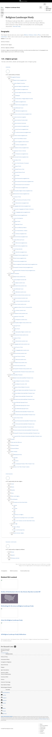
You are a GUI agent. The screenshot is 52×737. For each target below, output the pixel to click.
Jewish (12, 483)
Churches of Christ (17, 196)
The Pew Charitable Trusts (43, 719)
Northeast (31, 35)
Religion (2, 667)
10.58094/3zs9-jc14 (7, 640)
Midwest (26, 35)
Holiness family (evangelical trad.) (20, 215)
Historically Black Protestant (17, 374)
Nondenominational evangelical (19, 117)
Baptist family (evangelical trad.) (20, 80)
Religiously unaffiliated (11, 542)
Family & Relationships (6, 674)
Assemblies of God (17, 160)
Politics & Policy (4, 656)
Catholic (12, 439)
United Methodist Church (18, 289)
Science (2, 679)
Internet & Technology (5, 682)
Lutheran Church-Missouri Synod (19, 138)
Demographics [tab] (4, 570)
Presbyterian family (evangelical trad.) (21, 147)
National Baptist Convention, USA (20, 384)
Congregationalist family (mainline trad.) (22, 344)
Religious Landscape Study (12, 7)
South (35, 35)
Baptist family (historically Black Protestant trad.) (23, 377)
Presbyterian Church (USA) (18, 316)
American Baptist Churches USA (19, 279)
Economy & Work (4, 676)
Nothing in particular (15, 558)
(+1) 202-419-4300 (4, 652)
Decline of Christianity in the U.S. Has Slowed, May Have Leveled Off (20, 592)
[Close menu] (44, 4)
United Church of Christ (18, 347)
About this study (16, 26)
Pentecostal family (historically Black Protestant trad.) (24, 414)
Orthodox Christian (15, 445)
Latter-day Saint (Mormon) (16, 442)
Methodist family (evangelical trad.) (21, 104)
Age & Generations (5, 670)
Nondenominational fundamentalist (20, 120)
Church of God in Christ (18, 417)
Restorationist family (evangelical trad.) (21, 193)
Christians (8, 67)
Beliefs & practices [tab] (14, 570)
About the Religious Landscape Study (12, 620)
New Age (15, 523)
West (39, 35)
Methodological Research (6, 687)
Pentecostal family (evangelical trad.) (21, 157)
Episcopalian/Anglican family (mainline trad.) (22, 322)
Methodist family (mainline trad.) (20, 285)
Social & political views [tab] (24, 570)
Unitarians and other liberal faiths (20, 502)
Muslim (12, 487)
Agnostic (13, 555)
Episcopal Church (16, 325)
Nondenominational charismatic (19, 123)
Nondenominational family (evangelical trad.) (23, 114)
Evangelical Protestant (15, 77)
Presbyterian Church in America (19, 150)
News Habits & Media (5, 684)
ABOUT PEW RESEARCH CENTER (6, 716)
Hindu (12, 493)
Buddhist (13, 490)
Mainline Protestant (15, 273)
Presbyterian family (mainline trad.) (21, 313)
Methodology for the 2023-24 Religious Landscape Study (17, 606)
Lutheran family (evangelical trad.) (20, 135)
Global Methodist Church (18, 107)
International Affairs (5, 659)
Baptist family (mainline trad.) (19, 276)
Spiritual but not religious (18, 514)
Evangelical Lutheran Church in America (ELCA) (22, 307)
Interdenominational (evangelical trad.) (21, 126)
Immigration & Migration (6, 662)
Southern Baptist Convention (19, 83)
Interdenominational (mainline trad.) (20, 298)
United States (4, 36)
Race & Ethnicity (4, 664)
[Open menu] (40, 7)
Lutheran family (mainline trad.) (20, 304)
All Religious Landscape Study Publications (13, 634)
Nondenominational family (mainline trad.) (22, 295)
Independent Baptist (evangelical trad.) (21, 86)
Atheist (12, 552)
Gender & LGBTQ (4, 672)
